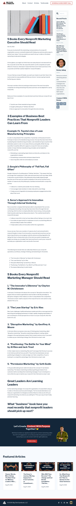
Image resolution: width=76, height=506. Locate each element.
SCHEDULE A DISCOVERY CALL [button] (61, 3)
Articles (36, 3)
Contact (30, 3)
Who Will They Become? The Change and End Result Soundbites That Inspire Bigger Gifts (61, 49)
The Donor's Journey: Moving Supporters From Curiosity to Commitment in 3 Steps (61, 37)
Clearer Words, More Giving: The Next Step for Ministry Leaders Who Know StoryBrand (61, 25)
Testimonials (44, 3)
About (24, 3)
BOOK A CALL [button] (32, 441)
